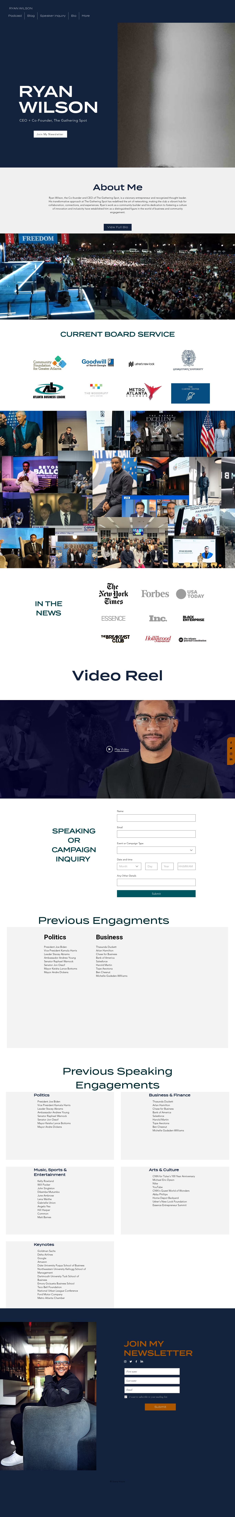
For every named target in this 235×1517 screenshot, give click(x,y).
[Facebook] (231, 742)
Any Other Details (126, 875)
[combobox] (156, 850)
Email (120, 827)
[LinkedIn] (231, 759)
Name (120, 811)
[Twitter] (231, 748)
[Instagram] (231, 753)
